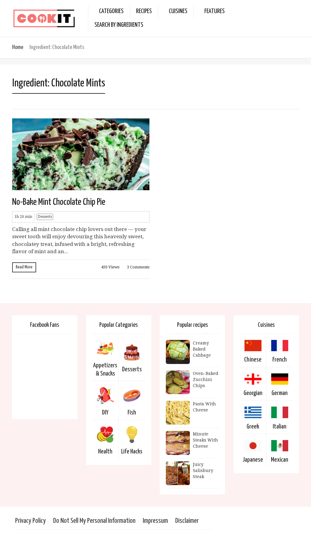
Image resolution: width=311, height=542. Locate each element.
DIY (105, 413)
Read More (24, 267)
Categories (111, 11)
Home (17, 47)
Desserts (45, 217)
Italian (279, 427)
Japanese (253, 460)
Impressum (155, 520)
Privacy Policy (30, 520)
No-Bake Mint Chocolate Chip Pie (58, 202)
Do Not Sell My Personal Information (94, 520)
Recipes (144, 11)
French (279, 360)
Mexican (279, 460)
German (280, 393)
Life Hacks (131, 452)
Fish (132, 413)
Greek (253, 427)
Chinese (252, 360)
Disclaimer (187, 520)
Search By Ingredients (118, 25)
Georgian (253, 393)
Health (105, 452)
